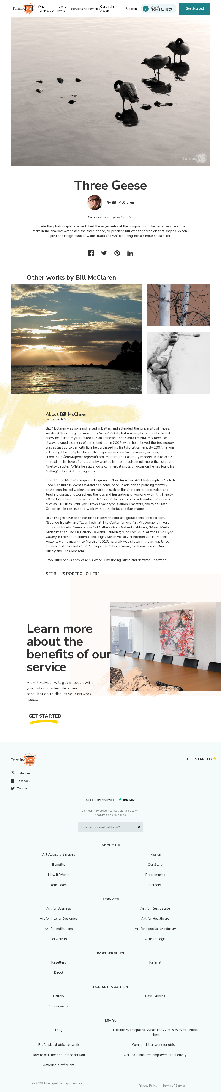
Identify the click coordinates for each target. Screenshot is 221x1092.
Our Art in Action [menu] (107, 9)
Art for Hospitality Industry (155, 928)
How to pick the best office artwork (59, 1054)
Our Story (155, 864)
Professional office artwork (58, 1044)
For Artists (58, 939)
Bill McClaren (123, 202)
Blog (58, 1029)
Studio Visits (58, 1006)
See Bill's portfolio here (72, 573)
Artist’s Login (155, 939)
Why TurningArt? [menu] (46, 9)
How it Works (58, 874)
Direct (58, 972)
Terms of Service (174, 1086)
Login (133, 9)
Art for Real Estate (155, 908)
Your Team (59, 885)
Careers (155, 885)
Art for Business (58, 908)
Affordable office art (58, 1065)
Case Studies (155, 996)
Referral (155, 962)
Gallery (58, 996)
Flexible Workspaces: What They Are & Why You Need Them (155, 1032)
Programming (155, 874)
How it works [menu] (61, 9)
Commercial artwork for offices (155, 1044)
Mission (155, 854)
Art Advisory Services (58, 854)
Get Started (195, 8)
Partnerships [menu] (91, 9)
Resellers (58, 962)
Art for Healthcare (155, 918)
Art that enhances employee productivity (155, 1054)
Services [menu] (77, 9)
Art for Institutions (58, 928)
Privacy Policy (148, 1086)
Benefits (58, 864)
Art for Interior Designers (59, 918)
